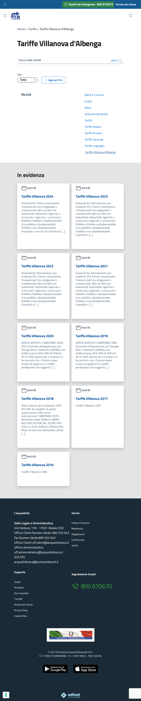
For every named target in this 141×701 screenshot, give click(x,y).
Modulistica (77, 528)
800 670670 (105, 4)
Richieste (19, 587)
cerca (114, 60)
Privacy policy (21, 610)
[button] (6, 4)
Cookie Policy (20, 616)
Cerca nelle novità (30, 60)
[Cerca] (131, 16)
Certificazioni (78, 540)
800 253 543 (60, 532)
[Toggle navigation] (5, 15)
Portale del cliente (126, 4)
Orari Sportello (21, 593)
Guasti (17, 582)
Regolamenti (78, 534)
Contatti (18, 599)
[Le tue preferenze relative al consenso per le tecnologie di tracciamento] (6, 695)
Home (21, 29)
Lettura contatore (81, 523)
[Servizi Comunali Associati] (18, 16)
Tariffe (32, 29)
